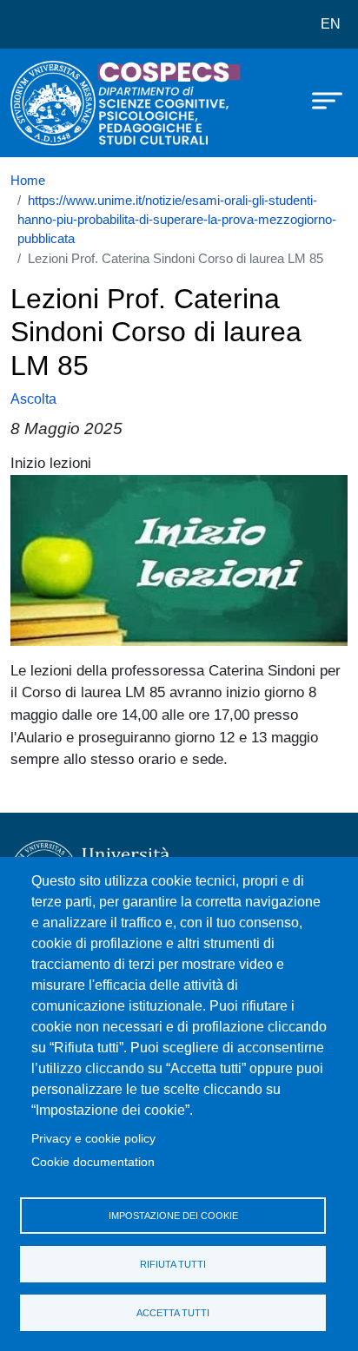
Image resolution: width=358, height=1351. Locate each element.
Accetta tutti (172, 1313)
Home (27, 181)
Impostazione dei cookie (173, 1215)
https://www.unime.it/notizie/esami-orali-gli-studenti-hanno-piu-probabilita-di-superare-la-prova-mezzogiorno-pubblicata (176, 220)
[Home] (53, 103)
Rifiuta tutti (173, 1264)
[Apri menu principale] (319, 100)
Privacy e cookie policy (93, 1138)
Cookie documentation (93, 1162)
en (331, 23)
